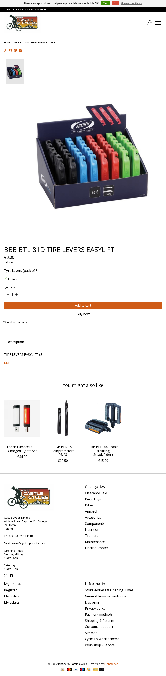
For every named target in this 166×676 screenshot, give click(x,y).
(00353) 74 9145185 (21, 536)
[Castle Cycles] (22, 23)
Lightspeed (111, 664)
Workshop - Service (100, 645)
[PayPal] (95, 670)
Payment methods (99, 614)
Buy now (83, 314)
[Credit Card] (88, 670)
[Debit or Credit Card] (101, 670)
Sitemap (91, 633)
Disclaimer (93, 602)
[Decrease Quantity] (8, 294)
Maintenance (95, 542)
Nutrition (92, 529)
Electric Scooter (96, 548)
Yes (105, 3)
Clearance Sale (96, 493)
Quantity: (9, 287)
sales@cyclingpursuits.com (28, 543)
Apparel (91, 511)
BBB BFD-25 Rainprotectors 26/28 (62, 451)
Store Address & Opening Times (109, 590)
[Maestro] (82, 670)
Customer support (99, 626)
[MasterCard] (69, 670)
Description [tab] (15, 342)
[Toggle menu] (158, 23)
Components (95, 523)
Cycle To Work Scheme (102, 639)
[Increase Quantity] (16, 294)
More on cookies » (131, 3)
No (115, 3)
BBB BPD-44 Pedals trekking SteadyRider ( (103, 451)
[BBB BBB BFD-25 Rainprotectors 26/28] (63, 418)
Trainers (91, 535)
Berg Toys (93, 499)
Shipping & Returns (100, 620)
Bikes (89, 505)
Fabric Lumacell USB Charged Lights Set (22, 449)
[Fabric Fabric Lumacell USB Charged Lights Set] (22, 418)
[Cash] (62, 670)
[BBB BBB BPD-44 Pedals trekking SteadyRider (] (103, 418)
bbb (7, 363)
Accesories (93, 517)
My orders (12, 596)
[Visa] (75, 670)
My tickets (11, 602)
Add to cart (83, 305)
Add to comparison (18, 322)
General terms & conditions (105, 596)
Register (10, 590)
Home (7, 42)
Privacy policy (95, 608)
